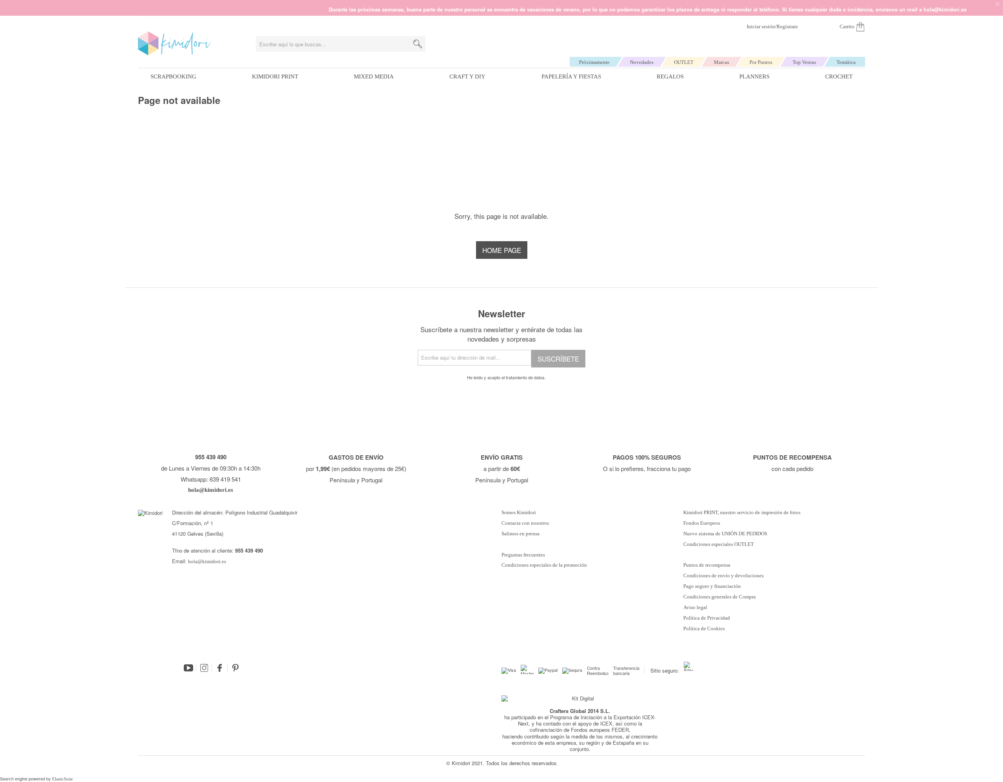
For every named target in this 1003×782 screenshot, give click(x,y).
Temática (846, 62)
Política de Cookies (704, 628)
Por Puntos (761, 62)
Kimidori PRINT (275, 76)
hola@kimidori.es (207, 561)
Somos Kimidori (519, 512)
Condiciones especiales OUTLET (718, 544)
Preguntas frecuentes (523, 555)
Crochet (839, 76)
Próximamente (594, 62)
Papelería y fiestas (571, 76)
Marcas (721, 62)
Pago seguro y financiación (712, 586)
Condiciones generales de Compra (719, 597)
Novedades (642, 62)
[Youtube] (188, 668)
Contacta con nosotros (525, 523)
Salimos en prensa (521, 533)
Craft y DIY (467, 76)
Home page (501, 250)
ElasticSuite (62, 779)
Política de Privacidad (706, 618)
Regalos (670, 76)
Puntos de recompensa (706, 565)
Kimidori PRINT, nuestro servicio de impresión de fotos (741, 512)
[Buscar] (417, 44)
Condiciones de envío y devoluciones (723, 575)
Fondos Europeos (701, 523)
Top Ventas (804, 62)
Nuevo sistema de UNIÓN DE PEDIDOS (725, 533)
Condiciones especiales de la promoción (545, 565)
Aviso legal (695, 607)
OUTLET (683, 62)
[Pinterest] (235, 668)
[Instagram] (204, 668)
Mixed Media (374, 76)
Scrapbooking (173, 76)
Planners (754, 76)
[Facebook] (220, 668)
